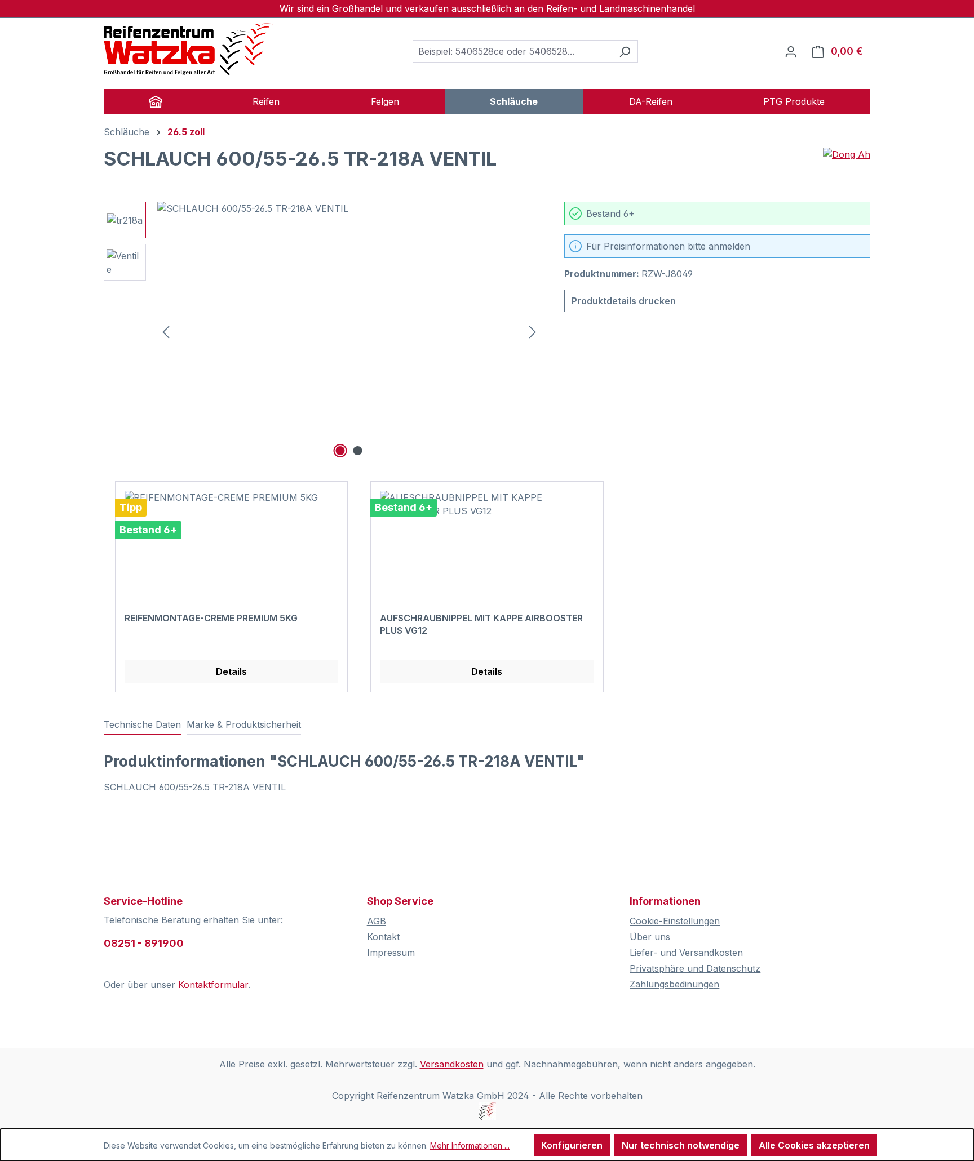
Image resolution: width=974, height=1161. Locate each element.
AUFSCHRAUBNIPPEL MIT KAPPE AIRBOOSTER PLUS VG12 (481, 624)
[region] (322, 331)
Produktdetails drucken (624, 300)
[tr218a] (349, 323)
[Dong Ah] (846, 163)
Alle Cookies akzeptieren (814, 1145)
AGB (376, 921)
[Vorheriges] (165, 331)
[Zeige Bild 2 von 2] (357, 450)
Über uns (650, 936)
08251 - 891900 (144, 943)
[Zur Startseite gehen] (188, 49)
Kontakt (383, 936)
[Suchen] (625, 51)
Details (231, 671)
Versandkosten (452, 1064)
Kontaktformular (213, 984)
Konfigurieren (572, 1145)
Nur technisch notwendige (681, 1145)
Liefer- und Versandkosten (686, 952)
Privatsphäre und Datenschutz (695, 968)
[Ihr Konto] (790, 51)
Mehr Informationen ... (470, 1145)
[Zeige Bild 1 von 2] (340, 450)
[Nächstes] (532, 331)
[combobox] (512, 51)
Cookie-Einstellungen (675, 921)
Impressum (391, 952)
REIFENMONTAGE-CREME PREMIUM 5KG (211, 618)
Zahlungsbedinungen (674, 984)
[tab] (142, 725)
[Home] (155, 101)
